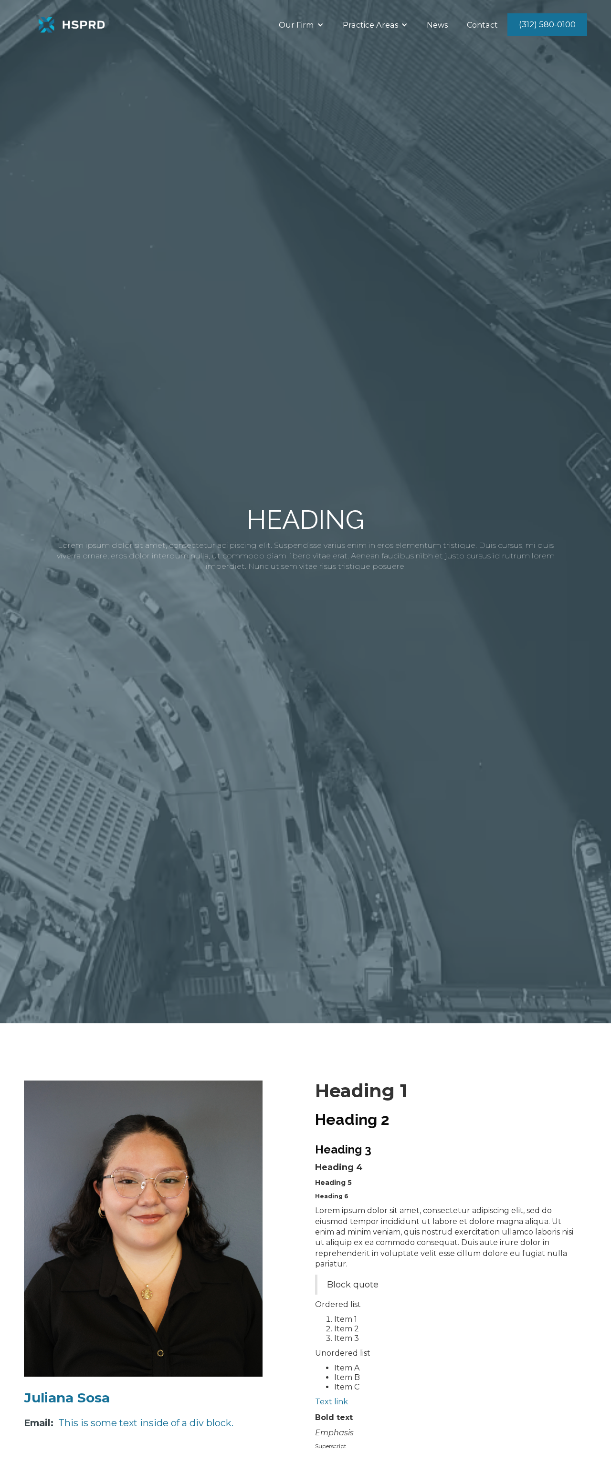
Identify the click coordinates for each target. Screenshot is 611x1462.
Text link (331, 1401)
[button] (301, 25)
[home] (71, 25)
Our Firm (296, 25)
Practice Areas (370, 25)
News (437, 25)
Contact (482, 25)
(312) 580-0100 (547, 24)
